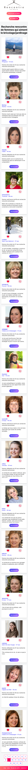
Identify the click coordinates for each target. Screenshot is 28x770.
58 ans (15, 689)
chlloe (4, 464)
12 (19, 760)
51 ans (19, 331)
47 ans (18, 645)
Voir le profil (14, 77)
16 (14, 763)
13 (22, 760)
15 (10, 763)
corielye (4, 239)
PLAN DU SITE (15, 768)
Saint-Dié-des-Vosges (8, 645)
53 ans (11, 61)
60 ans (10, 286)
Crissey (4, 420)
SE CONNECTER (14, 18)
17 (17, 763)
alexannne (5, 598)
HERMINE (5, 329)
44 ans (9, 151)
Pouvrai (4, 286)
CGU (8, 768)
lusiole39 (4, 419)
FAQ (5, 768)
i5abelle (4, 150)
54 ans (8, 375)
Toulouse (4, 196)
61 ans (19, 734)
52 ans (9, 106)
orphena (4, 643)
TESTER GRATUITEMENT (14, 13)
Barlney (4, 105)
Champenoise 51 (7, 733)
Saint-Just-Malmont (8, 241)
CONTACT (24, 768)
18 (20, 763)
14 (25, 760)
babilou (4, 60)
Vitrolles (4, 465)
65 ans (10, 420)
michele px (5, 284)
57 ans (17, 241)
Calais (4, 151)
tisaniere (4, 374)
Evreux (4, 600)
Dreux (3, 510)
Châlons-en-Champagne (9, 331)
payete (4, 688)
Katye (3, 508)
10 (12, 760)
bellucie (4, 553)
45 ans (9, 510)
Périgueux (5, 61)
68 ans (11, 196)
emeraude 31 (6, 194)
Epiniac (4, 555)
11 (15, 760)
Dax (3, 375)
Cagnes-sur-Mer (6, 689)
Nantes (4, 106)
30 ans (10, 465)
